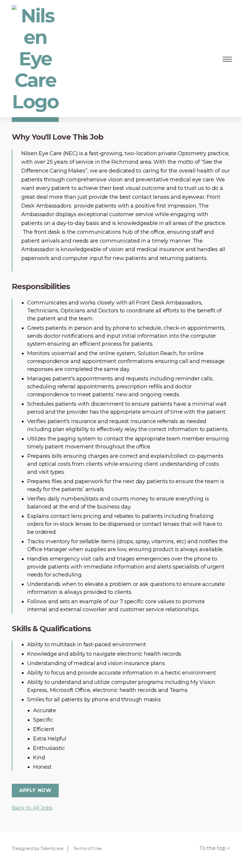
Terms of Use (87, 848)
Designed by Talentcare (38, 848)
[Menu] (226, 58)
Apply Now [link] (35, 790)
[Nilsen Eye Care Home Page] (35, 58)
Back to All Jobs (32, 808)
